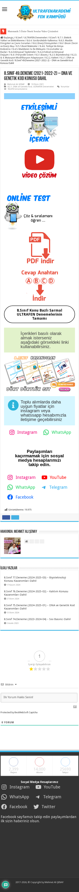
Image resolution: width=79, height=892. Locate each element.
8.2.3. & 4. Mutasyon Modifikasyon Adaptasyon (38, 56)
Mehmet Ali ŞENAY (15, 84)
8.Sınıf (19, 37)
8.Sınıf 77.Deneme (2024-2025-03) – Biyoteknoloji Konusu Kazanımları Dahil (35, 579)
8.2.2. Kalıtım (51, 57)
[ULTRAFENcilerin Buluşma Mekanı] (39, 12)
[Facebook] (32, 887)
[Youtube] (40, 887)
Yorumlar (65, 86)
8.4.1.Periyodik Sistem (22, 54)
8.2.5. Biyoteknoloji (59, 54)
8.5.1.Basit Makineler (27, 46)
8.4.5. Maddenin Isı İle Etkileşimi (28, 49)
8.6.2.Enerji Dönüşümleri (45, 43)
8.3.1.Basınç (41, 54)
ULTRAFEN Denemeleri (35, 37)
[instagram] (44, 887)
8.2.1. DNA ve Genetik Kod (20, 86)
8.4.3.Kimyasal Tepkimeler (22, 52)
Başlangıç (8, 37)
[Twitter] (36, 887)
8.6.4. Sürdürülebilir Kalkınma (42, 40)
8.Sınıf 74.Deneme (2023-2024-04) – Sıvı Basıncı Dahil (37, 619)
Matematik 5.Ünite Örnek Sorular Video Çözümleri (33, 31)
